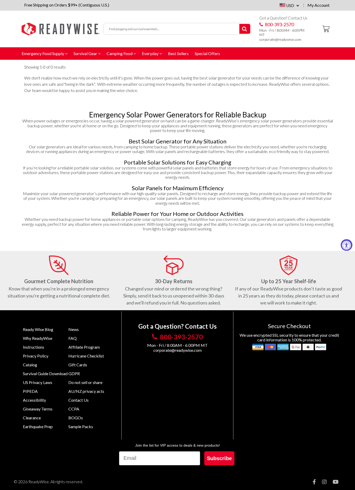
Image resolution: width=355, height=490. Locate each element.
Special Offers (207, 53)
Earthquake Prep (38, 426)
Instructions (33, 347)
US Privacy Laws (37, 382)
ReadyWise (38, 481)
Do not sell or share (85, 382)
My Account (318, 5)
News (73, 329)
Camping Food (120, 53)
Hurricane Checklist (86, 355)
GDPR (74, 373)
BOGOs (75, 417)
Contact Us (78, 400)
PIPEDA (30, 391)
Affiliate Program (84, 347)
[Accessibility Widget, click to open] (346, 245)
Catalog (30, 364)
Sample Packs (80, 426)
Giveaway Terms (37, 408)
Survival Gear (86, 53)
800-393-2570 (279, 24)
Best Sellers (178, 53)
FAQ (72, 338)
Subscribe (219, 458)
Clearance (32, 417)
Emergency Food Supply (43, 53)
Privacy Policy (35, 355)
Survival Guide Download (45, 373)
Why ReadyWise (37, 338)
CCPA (73, 408)
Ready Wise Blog (38, 329)
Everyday (150, 53)
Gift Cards (77, 364)
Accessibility (34, 400)
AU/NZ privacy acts (86, 391)
